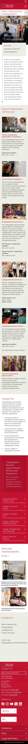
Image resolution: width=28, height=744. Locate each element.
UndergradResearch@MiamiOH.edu (11, 642)
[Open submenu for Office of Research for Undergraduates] (26, 12)
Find (3, 733)
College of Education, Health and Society (11, 522)
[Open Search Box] (26, 1)
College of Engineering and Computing (11, 530)
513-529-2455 (5, 640)
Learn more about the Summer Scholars (13, 350)
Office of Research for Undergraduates (11, 12)
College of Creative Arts (10, 515)
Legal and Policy (9, 738)
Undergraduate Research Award (12, 222)
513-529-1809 (14, 690)
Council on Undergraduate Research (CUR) (10, 374)
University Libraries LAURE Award (10, 500)
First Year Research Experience (11, 179)
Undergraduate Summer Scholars (12, 326)
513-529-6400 (13, 695)
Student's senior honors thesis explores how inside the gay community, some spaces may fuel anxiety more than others (13, 583)
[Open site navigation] (25, 6)
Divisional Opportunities (10, 52)
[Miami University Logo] (7, 6)
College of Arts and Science (10, 507)
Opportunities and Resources (12, 49)
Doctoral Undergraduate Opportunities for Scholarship (11, 136)
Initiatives (6, 728)
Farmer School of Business (9, 537)
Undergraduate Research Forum (12, 280)
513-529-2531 (17, 692)
